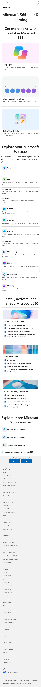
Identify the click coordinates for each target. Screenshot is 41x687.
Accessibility (6, 659)
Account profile (6, 505)
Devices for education (8, 542)
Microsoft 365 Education (9, 549)
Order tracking (6, 519)
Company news (6, 646)
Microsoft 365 (6, 582)
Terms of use (27, 680)
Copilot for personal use (9, 489)
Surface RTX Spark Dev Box (9, 482)
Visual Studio (6, 629)
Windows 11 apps (7, 495)
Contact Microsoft (12, 680)
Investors (5, 652)
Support (5, 7)
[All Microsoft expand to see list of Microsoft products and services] (2, 2)
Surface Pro (5, 472)
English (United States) (11, 668)
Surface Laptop (6, 475)
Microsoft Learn (7, 612)
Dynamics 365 (6, 579)
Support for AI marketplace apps (11, 616)
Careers (5, 639)
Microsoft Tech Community (9, 619)
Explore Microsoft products (9, 492)
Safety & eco (6, 683)
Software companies (8, 626)
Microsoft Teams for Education (10, 545)
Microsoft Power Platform (9, 586)
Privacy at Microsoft (8, 649)
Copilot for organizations (9, 485)
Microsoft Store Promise (9, 526)
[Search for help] (7, 2)
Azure (4, 605)
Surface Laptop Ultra (8, 479)
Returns (5, 515)
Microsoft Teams (7, 589)
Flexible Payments (7, 529)
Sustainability (6, 662)
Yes (14, 461)
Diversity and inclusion (8, 656)
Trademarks (34, 680)
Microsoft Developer (8, 609)
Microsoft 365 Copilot (8, 592)
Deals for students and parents (10, 559)
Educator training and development (11, 556)
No (26, 461)
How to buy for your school (9, 552)
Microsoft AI (6, 572)
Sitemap (5, 680)
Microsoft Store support (9, 512)
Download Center (7, 509)
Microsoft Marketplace (8, 622)
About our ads (20, 683)
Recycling (12, 683)
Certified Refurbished (8, 522)
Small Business (6, 596)
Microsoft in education (8, 539)
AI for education (7, 562)
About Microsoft (7, 642)
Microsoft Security (7, 575)
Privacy (20, 680)
